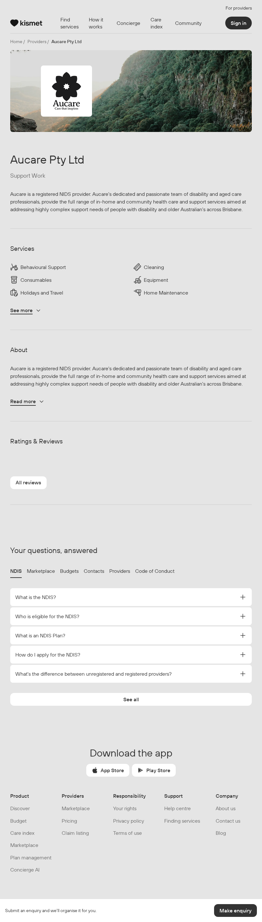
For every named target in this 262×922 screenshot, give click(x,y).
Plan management (30, 857)
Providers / (38, 41)
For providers (239, 8)
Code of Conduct (154, 571)
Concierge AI (25, 869)
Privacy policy (128, 821)
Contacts (94, 571)
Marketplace (41, 571)
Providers (119, 571)
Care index (22, 833)
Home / (17, 41)
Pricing (69, 821)
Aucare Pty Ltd (66, 41)
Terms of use (127, 833)
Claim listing (75, 833)
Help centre (177, 808)
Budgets (69, 571)
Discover (20, 808)
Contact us (228, 821)
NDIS (16, 571)
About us (225, 808)
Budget (18, 821)
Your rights (124, 808)
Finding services (182, 821)
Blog (221, 833)
